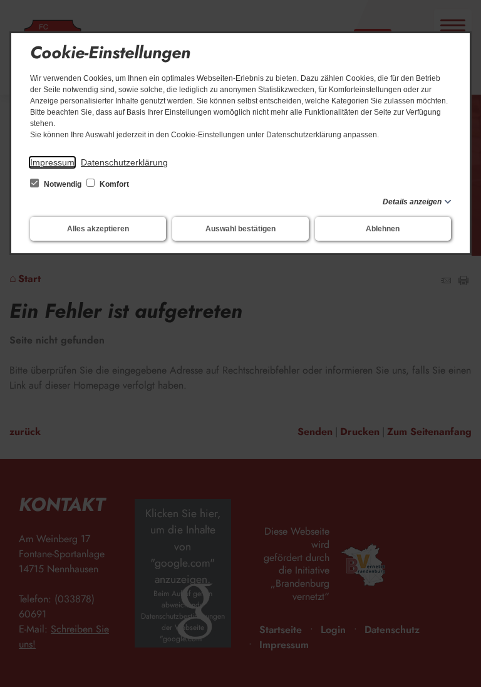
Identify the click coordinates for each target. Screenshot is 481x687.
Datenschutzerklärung (124, 162)
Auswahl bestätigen (240, 228)
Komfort (113, 184)
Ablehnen (383, 228)
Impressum (52, 162)
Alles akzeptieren (98, 228)
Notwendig (62, 184)
